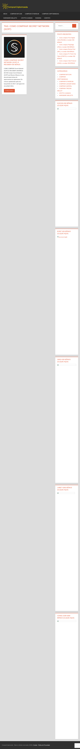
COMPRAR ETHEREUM (32, 13)
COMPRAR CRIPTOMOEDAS (50, 13)
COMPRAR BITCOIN (16, 13)
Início (5, 13)
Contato (35, 745)
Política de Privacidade (44, 745)
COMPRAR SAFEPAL (65, 86)
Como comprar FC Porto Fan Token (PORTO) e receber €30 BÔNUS (66, 56)
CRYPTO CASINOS (26, 18)
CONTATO (47, 18)
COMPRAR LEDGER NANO (67, 84)
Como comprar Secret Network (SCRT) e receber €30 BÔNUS (14, 62)
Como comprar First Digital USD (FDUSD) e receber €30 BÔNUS (66, 40)
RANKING (38, 18)
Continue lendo (9, 90)
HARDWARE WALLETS (10, 18)
